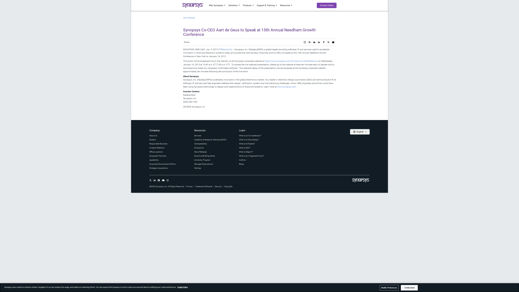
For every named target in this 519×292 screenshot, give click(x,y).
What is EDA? (244, 148)
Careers (152, 140)
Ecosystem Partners (157, 156)
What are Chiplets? (247, 144)
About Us (153, 136)
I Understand (409, 288)
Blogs (241, 164)
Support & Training (266, 5)
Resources (285, 5)
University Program (202, 160)
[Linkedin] (155, 180)
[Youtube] (163, 180)
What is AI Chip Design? (249, 140)
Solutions (232, 5)
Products (247, 5)
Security (218, 186)
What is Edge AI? (246, 152)
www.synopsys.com (286, 86)
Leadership (154, 160)
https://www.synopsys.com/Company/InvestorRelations (291, 61)
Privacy (189, 186)
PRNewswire (225, 49)
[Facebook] (159, 180)
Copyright (228, 186)
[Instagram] (168, 180)
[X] (150, 180)
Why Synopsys (216, 5)
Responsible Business (158, 144)
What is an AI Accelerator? (250, 136)
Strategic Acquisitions (158, 168)
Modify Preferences (389, 288)
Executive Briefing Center (204, 156)
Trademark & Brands (203, 186)
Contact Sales (326, 5)
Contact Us (199, 148)
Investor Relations (156, 148)
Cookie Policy (182, 287)
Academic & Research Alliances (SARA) (210, 140)
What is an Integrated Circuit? (251, 156)
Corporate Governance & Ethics (162, 164)
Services (197, 136)
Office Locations (156, 152)
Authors (242, 160)
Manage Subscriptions (203, 164)
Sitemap (197, 168)
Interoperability (200, 144)
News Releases (189, 18)
